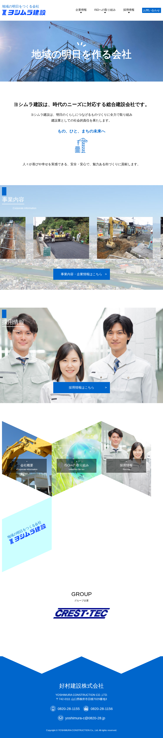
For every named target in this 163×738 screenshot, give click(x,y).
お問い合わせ (151, 10)
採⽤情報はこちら (81, 387)
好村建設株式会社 (81, 686)
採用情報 (128, 9)
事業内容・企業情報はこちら (81, 274)
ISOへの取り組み (105, 9)
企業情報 (81, 9)
